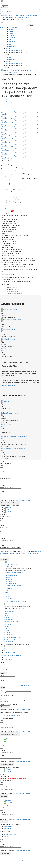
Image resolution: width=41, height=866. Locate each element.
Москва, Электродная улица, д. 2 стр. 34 (16, 17)
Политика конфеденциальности (15, 601)
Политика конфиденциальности (10, 655)
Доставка (12, 37)
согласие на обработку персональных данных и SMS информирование (20, 553)
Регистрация (8, 659)
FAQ (10, 39)
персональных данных (23, 500)
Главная (8, 44)
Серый (7, 213)
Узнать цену (5, 109)
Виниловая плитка (11, 575)
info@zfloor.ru (9, 566)
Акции (11, 29)
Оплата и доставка (10, 652)
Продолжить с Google (13, 715)
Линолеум (8, 579)
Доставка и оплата (11, 208)
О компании (13, 27)
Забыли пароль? (25, 685)
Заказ (11, 33)
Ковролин (8, 581)
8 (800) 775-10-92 (6, 11)
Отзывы (7, 594)
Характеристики (10, 206)
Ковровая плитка (10, 583)
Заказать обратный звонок (28, 15)
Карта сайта (9, 598)
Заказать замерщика (8, 385)
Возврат (11, 35)
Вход (5, 657)
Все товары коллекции (8, 111)
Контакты (12, 41)
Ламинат (8, 577)
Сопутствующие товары (13, 585)
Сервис (11, 31)
